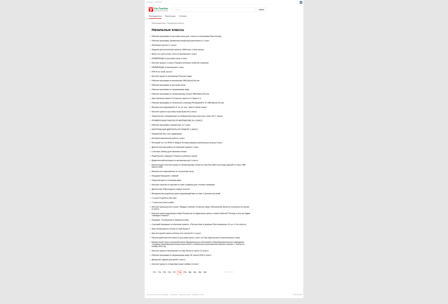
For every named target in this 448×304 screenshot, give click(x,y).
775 (164, 272)
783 (204, 272)
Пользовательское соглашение (157, 294)
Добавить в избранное (154, 2)
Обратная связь (184, 294)
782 (199, 272)
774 (159, 272)
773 (154, 272)
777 (174, 272)
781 (194, 272)
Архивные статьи (198, 294)
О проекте (173, 294)
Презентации (170, 16)
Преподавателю (155, 16)
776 (169, 272)
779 (184, 272)
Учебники (183, 16)
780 (189, 272)
